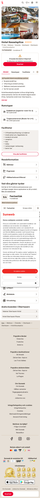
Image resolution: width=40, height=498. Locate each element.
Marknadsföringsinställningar (20, 414)
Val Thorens (20, 373)
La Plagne (20, 376)
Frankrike (20, 342)
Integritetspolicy (20, 408)
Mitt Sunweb (20, 430)
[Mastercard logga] (11, 451)
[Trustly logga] (20, 451)
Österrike (20, 339)
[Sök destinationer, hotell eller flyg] (23, 2)
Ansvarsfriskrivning (20, 417)
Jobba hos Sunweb (18, 489)
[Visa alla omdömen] (11, 50)
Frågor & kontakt (20, 427)
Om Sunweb (20, 386)
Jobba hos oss (20, 398)
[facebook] (12, 440)
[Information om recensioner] (21, 50)
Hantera (19, 283)
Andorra (20, 345)
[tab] (5, 72)
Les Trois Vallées (20, 360)
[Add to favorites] (36, 9)
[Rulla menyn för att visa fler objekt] (37, 72)
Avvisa (19, 277)
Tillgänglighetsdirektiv (20, 392)
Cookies (20, 411)
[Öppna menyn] (36, 3)
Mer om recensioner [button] (8, 191)
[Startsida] (2, 2)
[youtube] (28, 440)
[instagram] (20, 440)
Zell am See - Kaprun (20, 357)
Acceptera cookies (19, 271)
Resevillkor (20, 433)
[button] (20, 15)
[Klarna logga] (28, 451)
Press (20, 395)
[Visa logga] (15, 451)
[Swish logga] (24, 451)
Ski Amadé (20, 355)
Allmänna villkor (32, 489)
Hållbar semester (20, 389)
